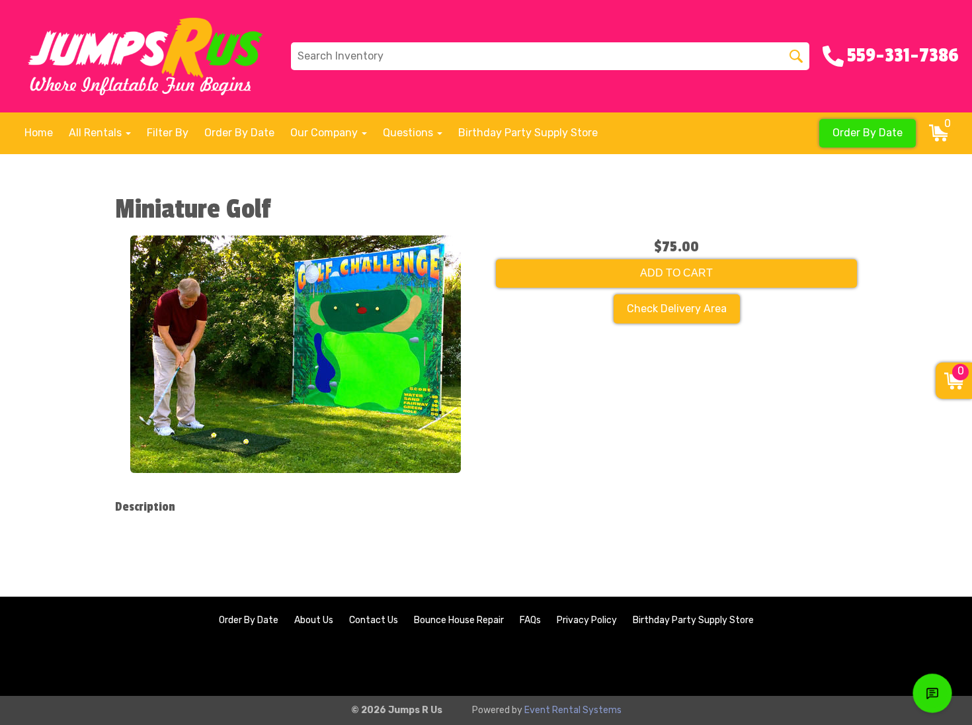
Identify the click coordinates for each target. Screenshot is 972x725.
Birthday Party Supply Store (528, 132)
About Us (313, 620)
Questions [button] (409, 132)
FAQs (530, 620)
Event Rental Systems (573, 710)
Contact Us (373, 620)
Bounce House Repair (459, 620)
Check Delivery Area (677, 308)
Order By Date (239, 132)
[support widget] (932, 693)
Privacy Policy (587, 620)
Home (38, 132)
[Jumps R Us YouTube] (936, 663)
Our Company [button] (325, 132)
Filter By (167, 132)
